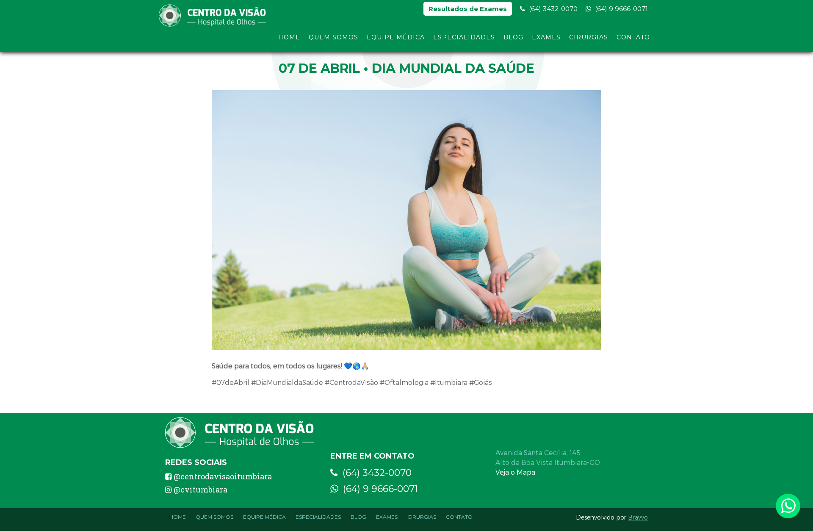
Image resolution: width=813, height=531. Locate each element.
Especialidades (464, 37)
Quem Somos (333, 37)
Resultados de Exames (468, 9)
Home (289, 37)
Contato (633, 37)
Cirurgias (588, 37)
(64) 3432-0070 (552, 9)
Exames (546, 37)
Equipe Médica (396, 37)
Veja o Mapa (515, 472)
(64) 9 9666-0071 (620, 9)
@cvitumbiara (200, 489)
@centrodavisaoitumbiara (223, 476)
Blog (513, 37)
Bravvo (638, 517)
